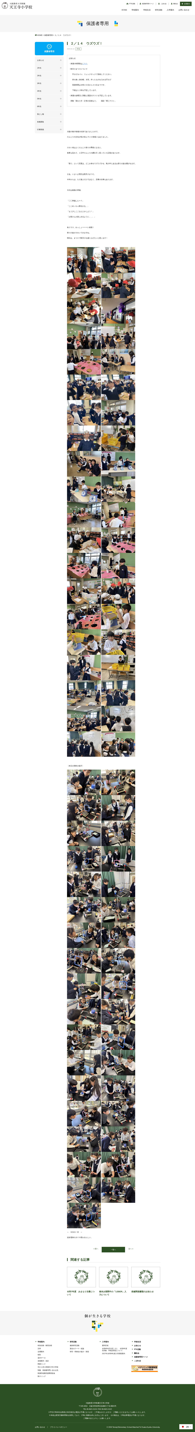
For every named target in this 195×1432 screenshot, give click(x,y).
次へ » (130, 1249)
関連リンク (42, 1364)
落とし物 (40, 114)
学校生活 (147, 10)
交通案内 (186, 4)
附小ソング (42, 1376)
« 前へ (96, 1249)
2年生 (39, 76)
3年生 (39, 83)
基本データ (42, 1358)
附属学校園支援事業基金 (46, 1373)
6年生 (39, 106)
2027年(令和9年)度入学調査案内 (113, 1353)
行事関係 (40, 129)
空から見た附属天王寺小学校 (48, 1367)
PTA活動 (132, 4)
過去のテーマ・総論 (77, 1348)
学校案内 (135, 10)
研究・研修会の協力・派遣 (79, 1352)
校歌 (39, 1355)
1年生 (39, 68)
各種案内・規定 (43, 1361)
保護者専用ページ (148, 4)
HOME (124, 10)
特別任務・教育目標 (45, 1345)
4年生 (39, 91)
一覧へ (113, 1250)
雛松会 (175, 4)
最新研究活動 (74, 1345)
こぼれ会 (163, 4)
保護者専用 (48, 35)
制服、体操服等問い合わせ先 (48, 1370)
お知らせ (40, 60)
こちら (84, 64)
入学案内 (170, 10)
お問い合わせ (184, 10)
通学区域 (105, 1345)
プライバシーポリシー (58, 1427)
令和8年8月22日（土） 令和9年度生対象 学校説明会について (114, 1349)
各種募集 (40, 122)
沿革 (39, 1348)
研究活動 (158, 10)
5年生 (39, 99)
